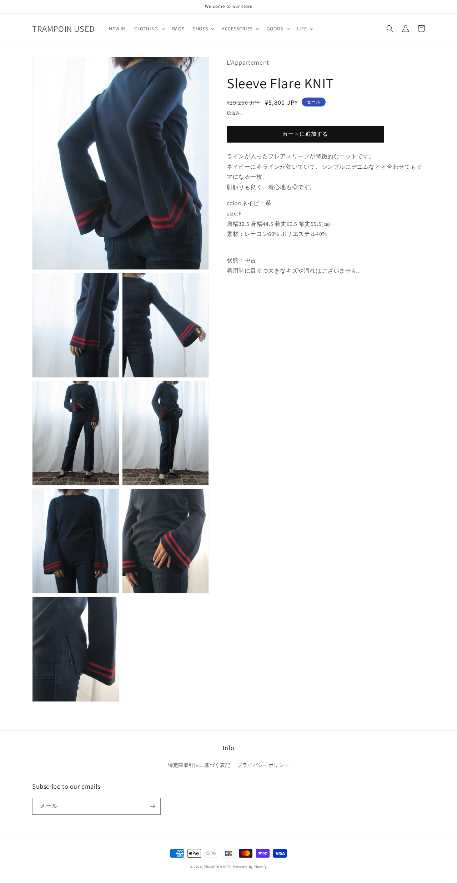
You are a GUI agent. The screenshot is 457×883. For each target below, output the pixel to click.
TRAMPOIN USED (218, 866)
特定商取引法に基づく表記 (199, 765)
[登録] (152, 806)
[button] (149, 28)
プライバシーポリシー (263, 765)
